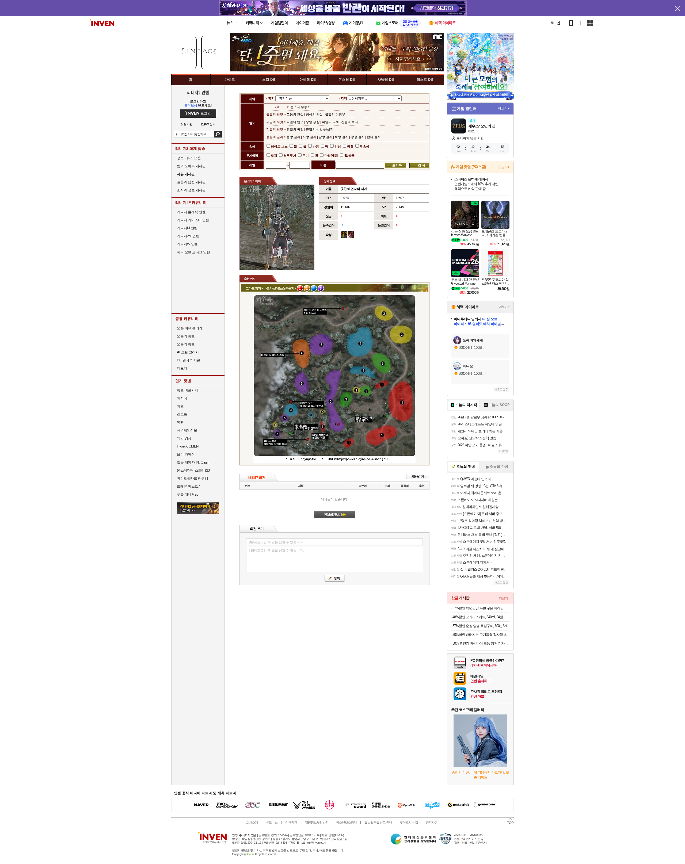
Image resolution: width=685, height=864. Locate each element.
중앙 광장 (312, 122)
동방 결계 (294, 137)
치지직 (182, 398)
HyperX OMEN (188, 446)
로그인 (555, 23)
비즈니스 (271, 822)
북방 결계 (341, 137)
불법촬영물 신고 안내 (378, 822)
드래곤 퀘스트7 (188, 486)
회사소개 (252, 822)
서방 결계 (309, 137)
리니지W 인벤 (187, 244)
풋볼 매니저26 (187, 494)
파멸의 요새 (330, 122)
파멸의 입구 (295, 122)
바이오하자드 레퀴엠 (192, 478)
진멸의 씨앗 (295, 129)
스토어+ (503, 167)
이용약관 (291, 822)
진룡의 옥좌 (349, 122)
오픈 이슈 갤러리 (189, 328)
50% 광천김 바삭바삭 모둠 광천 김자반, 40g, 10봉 (480, 643)
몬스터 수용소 (300, 107)
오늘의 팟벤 (186, 344)
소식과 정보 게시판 (191, 190)
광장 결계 (357, 137)
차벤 (180, 406)
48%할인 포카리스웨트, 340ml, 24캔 (477, 617)
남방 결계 (325, 137)
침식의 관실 (314, 114)
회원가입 (186, 124)
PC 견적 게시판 (188, 360)
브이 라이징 (186, 454)
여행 (180, 422)
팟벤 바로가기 (187, 390)
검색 (218, 134)
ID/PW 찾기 (207, 124)
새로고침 (499, 389)
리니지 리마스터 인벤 (193, 220)
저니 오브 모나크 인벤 (193, 252)
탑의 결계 (373, 137)
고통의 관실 (295, 114)
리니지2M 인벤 (188, 236)
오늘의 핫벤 (186, 336)
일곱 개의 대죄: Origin (193, 462)
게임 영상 (184, 438)
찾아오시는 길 (409, 822)
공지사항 (431, 822)
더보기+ (503, 108)
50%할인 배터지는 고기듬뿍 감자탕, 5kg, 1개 (480, 635)
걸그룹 (182, 414)
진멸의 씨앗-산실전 (319, 129)
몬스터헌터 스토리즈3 (193, 470)
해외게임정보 (187, 430)
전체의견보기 (334, 515)
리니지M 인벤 (187, 228)
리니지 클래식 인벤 (191, 212)
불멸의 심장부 (335, 114)
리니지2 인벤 (198, 92)
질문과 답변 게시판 (191, 182)
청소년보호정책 (346, 822)
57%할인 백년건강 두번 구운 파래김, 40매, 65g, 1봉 (480, 608)
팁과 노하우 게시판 (191, 166)
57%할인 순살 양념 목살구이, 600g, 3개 (480, 626)
